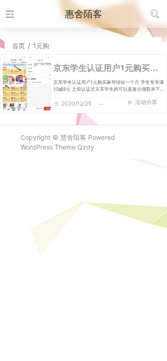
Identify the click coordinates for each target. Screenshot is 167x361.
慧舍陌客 (73, 137)
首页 (18, 46)
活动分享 (146, 102)
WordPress (36, 147)
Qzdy (85, 147)
